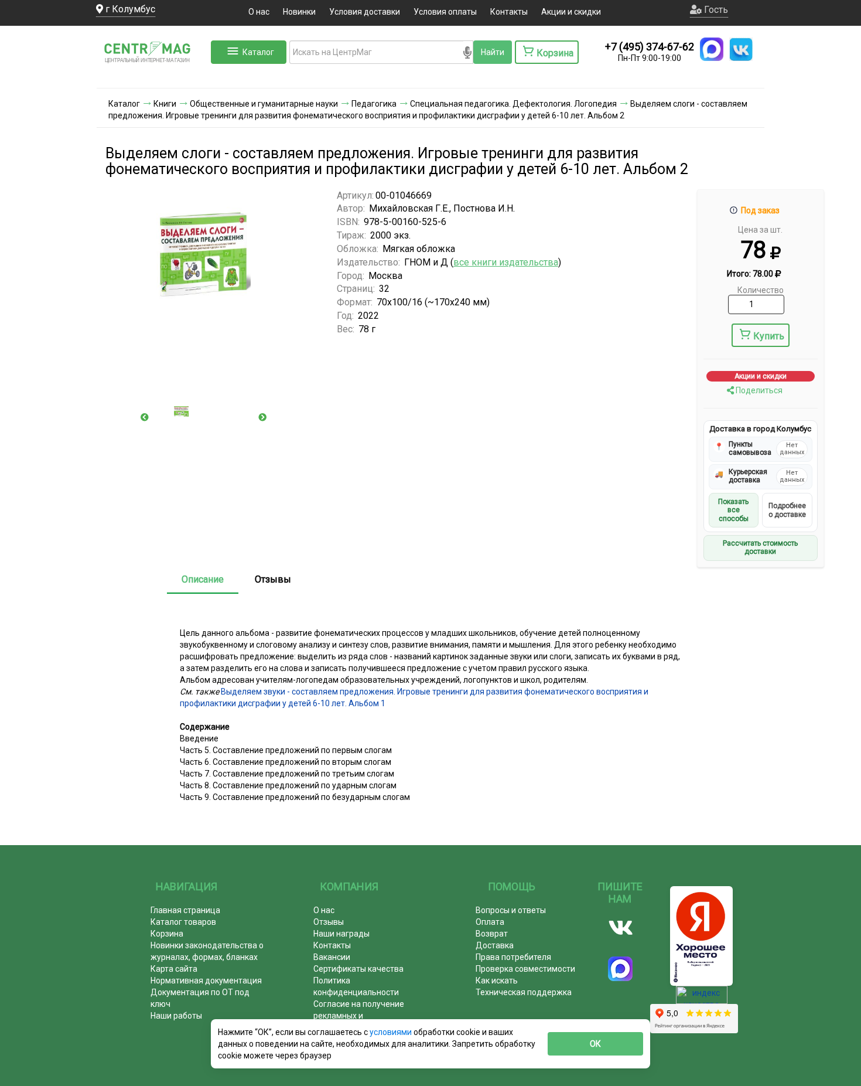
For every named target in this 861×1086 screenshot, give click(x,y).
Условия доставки (364, 11)
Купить (768, 336)
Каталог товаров (183, 922)
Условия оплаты (445, 11)
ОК (595, 1043)
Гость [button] (715, 9)
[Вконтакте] (620, 928)
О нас (258, 11)
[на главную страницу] (152, 76)
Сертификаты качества (358, 968)
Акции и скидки (571, 11)
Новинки (299, 11)
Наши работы (176, 1015)
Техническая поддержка (524, 992)
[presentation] (144, 417)
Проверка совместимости (525, 968)
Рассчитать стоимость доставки (760, 547)
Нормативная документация (206, 980)
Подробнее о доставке (787, 510)
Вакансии (331, 957)
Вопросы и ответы (511, 910)
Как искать (497, 980)
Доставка (495, 945)
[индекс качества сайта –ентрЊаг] (701, 998)
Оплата (490, 922)
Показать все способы (733, 510)
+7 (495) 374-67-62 (649, 46)
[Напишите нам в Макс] (711, 49)
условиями (392, 1032)
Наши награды (341, 933)
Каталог (258, 52)
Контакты (509, 11)
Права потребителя (513, 957)
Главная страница (185, 910)
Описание (203, 579)
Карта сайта (174, 968)
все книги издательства (505, 262)
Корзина (167, 933)
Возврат (492, 933)
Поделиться (758, 390)
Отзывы (273, 579)
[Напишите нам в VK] (741, 49)
